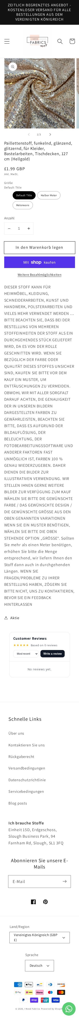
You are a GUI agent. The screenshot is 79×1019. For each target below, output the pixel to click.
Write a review (52, 653)
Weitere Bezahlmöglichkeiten (40, 274)
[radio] (24, 195)
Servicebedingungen (26, 791)
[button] (7, 41)
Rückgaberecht (21, 756)
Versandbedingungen (26, 767)
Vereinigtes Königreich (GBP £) (36, 937)
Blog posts (17, 803)
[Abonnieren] (65, 881)
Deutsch (36, 965)
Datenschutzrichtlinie (27, 779)
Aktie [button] (14, 617)
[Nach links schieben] (28, 134)
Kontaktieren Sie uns (26, 744)
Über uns (16, 733)
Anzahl (9, 218)
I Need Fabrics (32, 1008)
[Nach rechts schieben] (50, 134)
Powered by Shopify (52, 1008)
